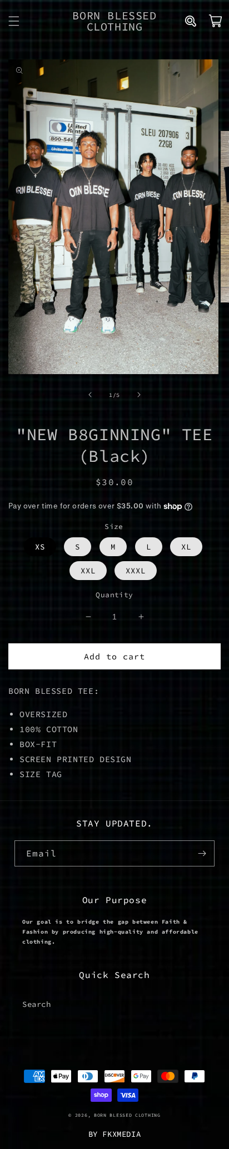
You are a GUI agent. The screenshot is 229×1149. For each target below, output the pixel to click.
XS (40, 547)
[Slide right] (139, 394)
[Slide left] (90, 394)
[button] (14, 21)
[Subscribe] (202, 853)
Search (36, 1004)
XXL (88, 571)
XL (186, 547)
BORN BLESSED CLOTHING (127, 1115)
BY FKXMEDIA (114, 1134)
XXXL (136, 571)
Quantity (114, 594)
